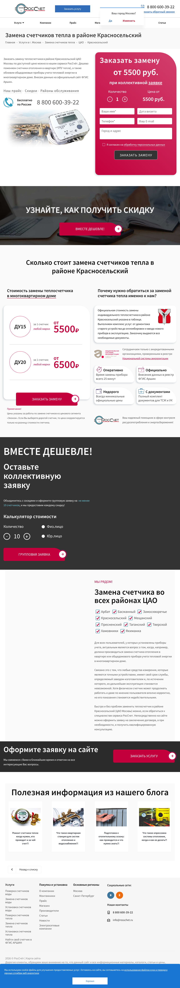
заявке (155, 83)
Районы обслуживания (59, 91)
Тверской (160, 624)
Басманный (127, 611)
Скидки (31, 91)
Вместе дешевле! (90, 229)
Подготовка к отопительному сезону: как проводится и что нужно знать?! (111, 838)
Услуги (9, 885)
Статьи (43, 915)
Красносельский (113, 618)
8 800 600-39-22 (58, 102)
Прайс (43, 901)
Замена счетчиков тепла (16, 925)
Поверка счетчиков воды (17, 892)
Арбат (105, 611)
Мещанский (143, 618)
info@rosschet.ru (123, 920)
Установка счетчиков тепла (18, 933)
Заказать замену (136, 155)
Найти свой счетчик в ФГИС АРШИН (18, 941)
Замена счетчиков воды (16, 900)
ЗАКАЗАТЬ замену (47, 399)
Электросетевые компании (49, 927)
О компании (46, 891)
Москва (77, 891)
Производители (49, 910)
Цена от (154, 91)
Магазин (44, 906)
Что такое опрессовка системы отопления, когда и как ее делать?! (154, 836)
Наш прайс (13, 91)
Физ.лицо (55, 526)
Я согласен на (136, 144)
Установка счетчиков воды (18, 908)
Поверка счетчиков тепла (17, 917)
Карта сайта (33, 958)
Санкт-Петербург (83, 896)
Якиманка (133, 631)
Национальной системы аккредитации (145, 358)
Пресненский (111, 624)
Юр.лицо (54, 536)
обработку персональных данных (144, 144)
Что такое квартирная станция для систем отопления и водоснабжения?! (68, 838)
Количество (117, 91)
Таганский (137, 624)
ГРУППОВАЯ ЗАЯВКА (34, 554)
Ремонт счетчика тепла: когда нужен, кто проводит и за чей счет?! (25, 838)
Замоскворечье (155, 611)
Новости (44, 920)
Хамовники (109, 631)
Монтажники (47, 896)
